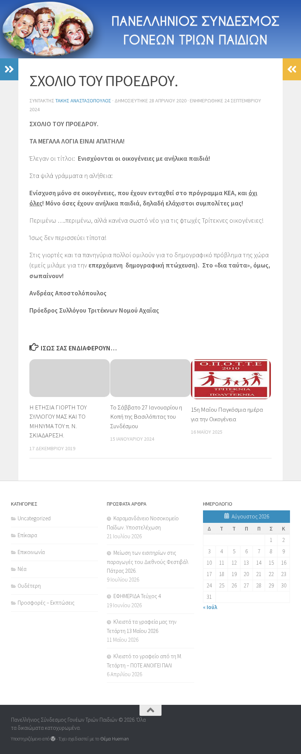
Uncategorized (34, 518)
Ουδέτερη (29, 585)
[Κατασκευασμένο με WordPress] (53, 738)
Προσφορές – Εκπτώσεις (46, 602)
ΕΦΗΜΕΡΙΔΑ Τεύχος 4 (137, 596)
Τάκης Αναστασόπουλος (83, 100)
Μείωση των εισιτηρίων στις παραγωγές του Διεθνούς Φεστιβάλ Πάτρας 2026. (147, 561)
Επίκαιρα (27, 535)
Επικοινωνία (31, 552)
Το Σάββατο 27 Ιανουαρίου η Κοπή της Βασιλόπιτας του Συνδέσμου (146, 416)
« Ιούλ (210, 607)
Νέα (22, 568)
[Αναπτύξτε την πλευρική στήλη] (9, 69)
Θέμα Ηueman (114, 739)
